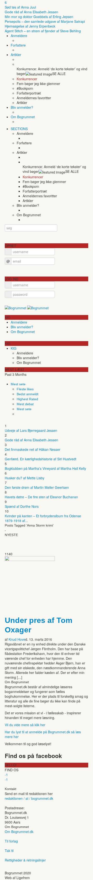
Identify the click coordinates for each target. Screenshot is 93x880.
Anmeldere (19, 35)
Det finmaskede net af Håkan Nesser (32, 449)
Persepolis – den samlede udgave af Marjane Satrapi (45, 21)
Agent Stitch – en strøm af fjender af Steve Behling (43, 30)
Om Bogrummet (23, 116)
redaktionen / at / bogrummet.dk (29, 798)
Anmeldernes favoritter (34, 97)
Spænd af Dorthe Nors (22, 506)
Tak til (9, 850)
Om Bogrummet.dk (19, 831)
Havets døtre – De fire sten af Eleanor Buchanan (41, 496)
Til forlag (11, 841)
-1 (6, 774)
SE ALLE (59, 73)
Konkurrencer (27, 78)
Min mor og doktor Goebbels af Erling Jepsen (39, 16)
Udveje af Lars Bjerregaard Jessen (31, 430)
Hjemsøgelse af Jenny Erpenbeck (30, 26)
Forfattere (18, 45)
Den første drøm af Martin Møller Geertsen (37, 487)
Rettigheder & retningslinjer (25, 860)
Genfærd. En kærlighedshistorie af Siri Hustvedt (40, 458)
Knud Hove (17, 639)
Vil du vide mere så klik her (25, 724)
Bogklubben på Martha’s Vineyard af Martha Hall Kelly (45, 468)
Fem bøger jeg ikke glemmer (38, 83)
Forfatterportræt (29, 93)
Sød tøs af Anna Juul (20, 7)
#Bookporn (25, 88)
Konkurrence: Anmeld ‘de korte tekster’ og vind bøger (52, 71)
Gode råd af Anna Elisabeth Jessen (31, 11)
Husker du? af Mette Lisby (24, 477)
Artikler (16, 54)
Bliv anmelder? (22, 107)
